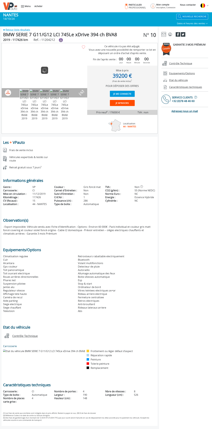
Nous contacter (188, 4)
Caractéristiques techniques (185, 87)
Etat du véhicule (178, 80)
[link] (163, 34)
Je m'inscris (122, 102)
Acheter (38, 6)
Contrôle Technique (25, 336)
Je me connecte (122, 93)
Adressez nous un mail (184, 111)
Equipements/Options (182, 73)
